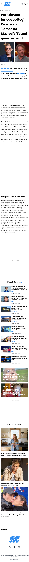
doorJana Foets (15, 313)
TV (12, 362)
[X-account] (10, 547)
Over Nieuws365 (6, 552)
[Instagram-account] (19, 547)
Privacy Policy (23, 552)
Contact (15, 552)
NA (4, 64)
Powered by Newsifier (14, 559)
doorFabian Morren (16, 333)
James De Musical (7, 71)
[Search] (22, 4)
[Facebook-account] (14, 547)
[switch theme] (25, 4)
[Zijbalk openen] (1, 4)
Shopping (14, 311)
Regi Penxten (5, 68)
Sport (13, 341)
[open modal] (27, 4)
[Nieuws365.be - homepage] (7, 4)
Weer (12, 291)
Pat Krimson (21, 73)
